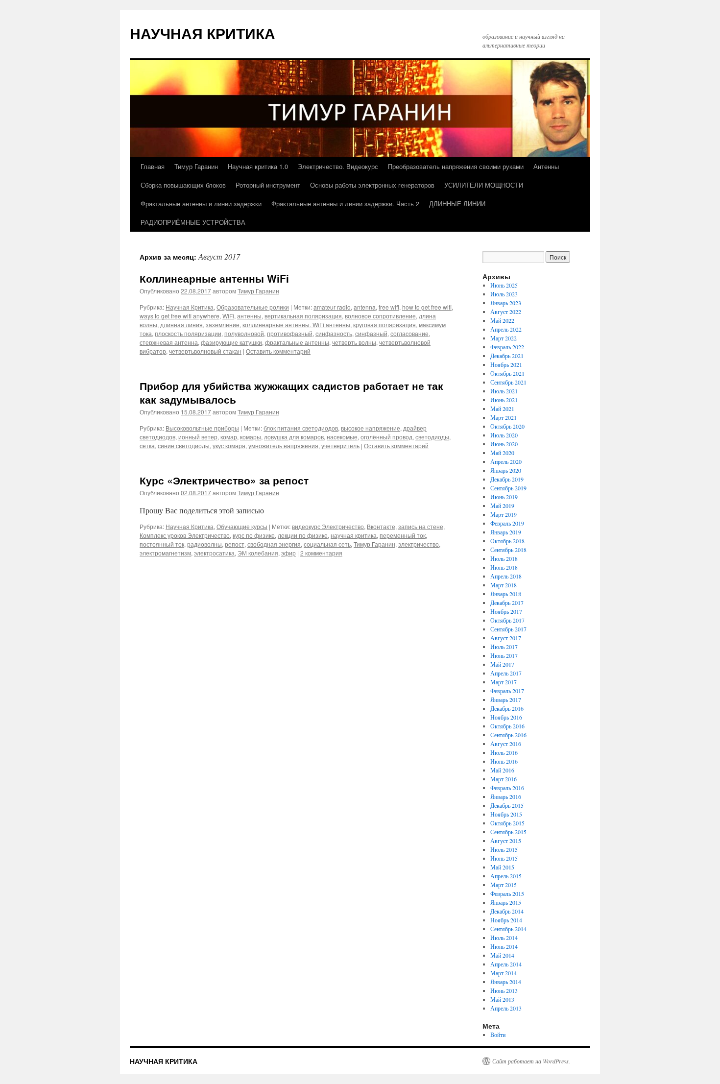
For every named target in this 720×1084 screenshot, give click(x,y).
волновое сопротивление (380, 316)
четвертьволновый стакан (205, 351)
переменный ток (403, 535)
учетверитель (340, 445)
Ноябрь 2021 (506, 364)
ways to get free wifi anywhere (179, 316)
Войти (497, 1034)
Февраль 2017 (507, 691)
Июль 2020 (504, 435)
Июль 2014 (504, 937)
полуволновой (244, 333)
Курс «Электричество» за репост (224, 480)
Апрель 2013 (506, 1008)
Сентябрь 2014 (508, 929)
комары (250, 437)
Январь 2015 (505, 902)
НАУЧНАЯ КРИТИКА (202, 33)
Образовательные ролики (252, 307)
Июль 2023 (504, 294)
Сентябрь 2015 (508, 832)
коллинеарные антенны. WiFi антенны (296, 324)
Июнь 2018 (504, 567)
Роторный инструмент (268, 185)
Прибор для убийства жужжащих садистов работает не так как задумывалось (291, 392)
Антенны (546, 166)
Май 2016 (502, 770)
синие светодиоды (184, 445)
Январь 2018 (505, 594)
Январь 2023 (505, 303)
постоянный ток (162, 544)
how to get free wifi (427, 307)
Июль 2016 (504, 752)
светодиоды (432, 437)
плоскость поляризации (188, 333)
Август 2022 (505, 311)
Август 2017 (505, 638)
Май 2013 (502, 999)
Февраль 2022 (507, 347)
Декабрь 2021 (507, 356)
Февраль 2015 (507, 893)
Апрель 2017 (506, 673)
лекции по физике (303, 535)
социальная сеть (327, 544)
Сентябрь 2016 (508, 735)
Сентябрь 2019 (508, 488)
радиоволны (204, 544)
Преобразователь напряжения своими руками (456, 166)
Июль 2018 (504, 558)
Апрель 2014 (506, 964)
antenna (365, 307)
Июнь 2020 (504, 444)
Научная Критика (190, 307)
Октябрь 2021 (507, 373)
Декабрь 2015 (507, 805)
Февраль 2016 (507, 788)
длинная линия (181, 324)
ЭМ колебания (258, 553)
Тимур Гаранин (196, 166)
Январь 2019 (505, 532)
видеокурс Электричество (328, 526)
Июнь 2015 (504, 858)
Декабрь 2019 (507, 479)
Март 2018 (503, 585)
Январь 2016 (505, 796)
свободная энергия (274, 544)
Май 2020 (502, 453)
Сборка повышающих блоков (183, 185)
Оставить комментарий (278, 351)
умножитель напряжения (283, 445)
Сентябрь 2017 (508, 629)
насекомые (342, 437)
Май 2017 (502, 664)
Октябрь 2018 (507, 541)
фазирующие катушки (231, 342)
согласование (409, 333)
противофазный (289, 333)
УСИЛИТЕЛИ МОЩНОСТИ (483, 185)
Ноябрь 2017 (506, 611)
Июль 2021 (504, 391)
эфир (288, 553)
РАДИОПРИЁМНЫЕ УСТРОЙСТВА (193, 222)
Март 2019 (503, 514)
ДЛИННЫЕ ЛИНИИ (457, 203)
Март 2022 (503, 338)
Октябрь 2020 (507, 426)
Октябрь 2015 (507, 823)
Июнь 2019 (504, 497)
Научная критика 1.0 (258, 166)
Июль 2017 (504, 646)
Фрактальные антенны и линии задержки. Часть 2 (345, 203)
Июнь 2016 (504, 761)
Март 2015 (503, 885)
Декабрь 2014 (507, 911)
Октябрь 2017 (507, 620)
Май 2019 (502, 505)
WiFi (228, 316)
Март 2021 (503, 417)
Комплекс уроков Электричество (185, 535)
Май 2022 (502, 320)
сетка (147, 445)
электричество (418, 544)
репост (234, 544)
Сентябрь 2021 (508, 382)
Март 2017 (503, 682)
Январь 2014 (505, 982)
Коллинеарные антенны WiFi (214, 278)
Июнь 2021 (504, 400)
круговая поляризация (384, 324)
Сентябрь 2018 (508, 550)
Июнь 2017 (504, 655)
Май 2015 (502, 867)
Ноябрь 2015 (506, 814)
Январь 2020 (505, 470)
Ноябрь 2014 (506, 920)
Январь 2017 (505, 699)
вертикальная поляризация (303, 316)
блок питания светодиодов (301, 428)
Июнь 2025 (504, 285)
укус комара (229, 445)
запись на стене (420, 526)
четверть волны (354, 342)
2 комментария (321, 553)
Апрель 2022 (506, 329)
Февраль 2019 (507, 523)
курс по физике (254, 535)
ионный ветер (197, 437)
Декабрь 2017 (507, 602)
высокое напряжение (370, 428)
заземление (223, 324)
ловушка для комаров (294, 437)
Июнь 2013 (504, 990)
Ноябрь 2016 (506, 717)
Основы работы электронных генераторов (372, 185)
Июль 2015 (504, 849)
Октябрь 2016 (507, 726)
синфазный (371, 333)
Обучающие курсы (241, 526)
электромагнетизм (165, 553)
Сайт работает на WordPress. (531, 1061)
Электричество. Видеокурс (338, 166)
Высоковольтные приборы (202, 428)
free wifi (389, 307)
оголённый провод (386, 437)
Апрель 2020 (506, 461)
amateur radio (332, 307)
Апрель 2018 (506, 576)
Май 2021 (502, 408)
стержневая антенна (169, 342)
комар (228, 437)
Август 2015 (505, 840)
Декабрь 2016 (507, 708)
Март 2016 (503, 779)
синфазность (333, 333)
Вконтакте (381, 526)
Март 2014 (503, 973)
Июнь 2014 (504, 946)
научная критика (354, 535)
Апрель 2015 (506, 876)
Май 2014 (502, 955)
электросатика (214, 553)
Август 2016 (505, 743)
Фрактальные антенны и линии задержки (201, 203)
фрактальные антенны (297, 342)
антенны (249, 316)
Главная (153, 166)
